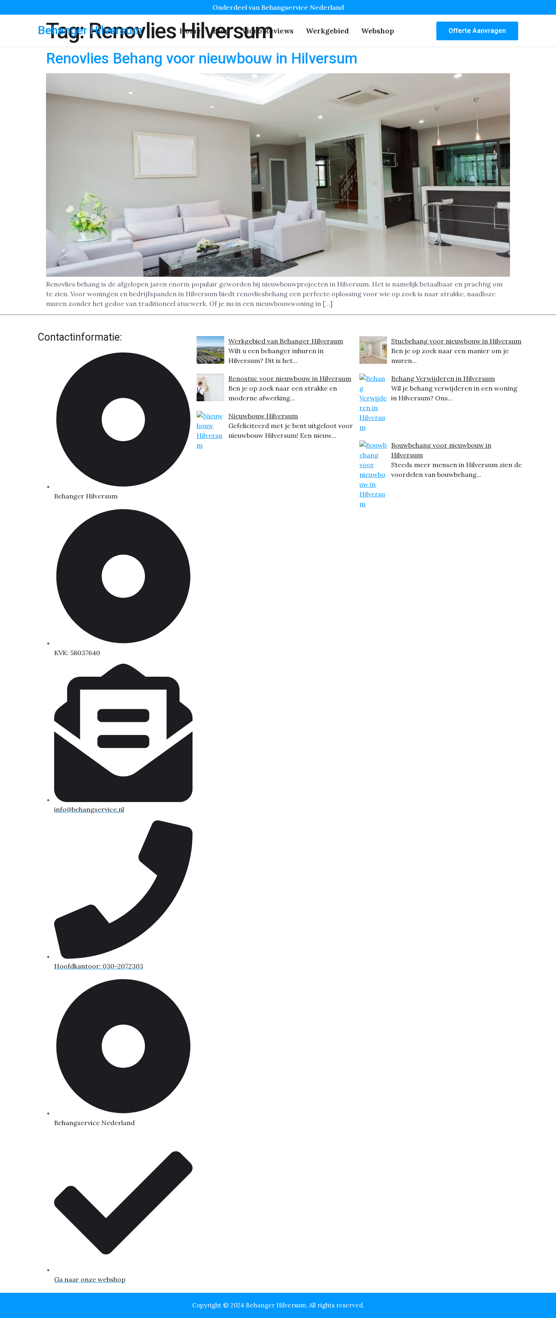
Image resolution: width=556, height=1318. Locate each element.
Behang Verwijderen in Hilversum (443, 378)
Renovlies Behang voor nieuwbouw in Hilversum (201, 58)
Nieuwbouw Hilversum (263, 416)
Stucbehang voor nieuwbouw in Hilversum (456, 341)
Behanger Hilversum (90, 30)
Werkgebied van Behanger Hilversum (285, 341)
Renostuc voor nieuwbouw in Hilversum (289, 378)
